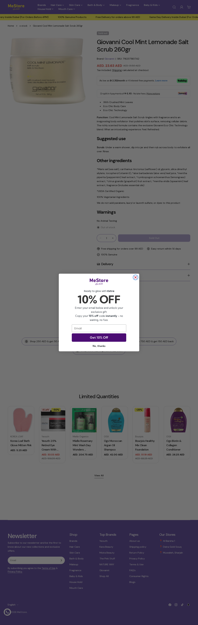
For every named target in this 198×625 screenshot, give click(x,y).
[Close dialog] (135, 277)
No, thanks (99, 345)
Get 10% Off (99, 337)
